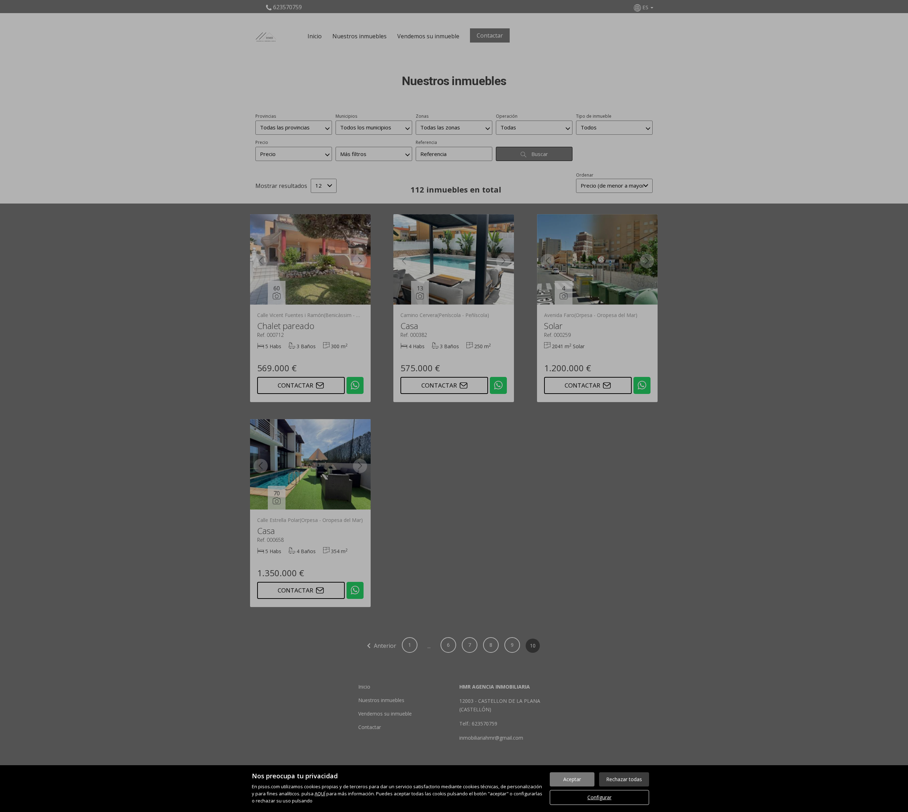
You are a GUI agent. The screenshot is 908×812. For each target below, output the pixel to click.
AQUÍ (320, 793)
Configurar (599, 797)
